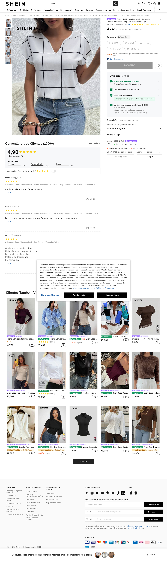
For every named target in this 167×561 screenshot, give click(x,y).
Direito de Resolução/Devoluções (34, 495)
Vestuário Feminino (18, 15)
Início (7, 15)
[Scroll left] (156, 9)
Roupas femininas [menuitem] (51, 10)
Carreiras (10, 507)
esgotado (129, 65)
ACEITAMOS (89, 537)
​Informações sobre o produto (33, 519)
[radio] (114, 43)
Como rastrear (31, 506)
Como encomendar (33, 502)
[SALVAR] (158, 65)
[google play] (136, 494)
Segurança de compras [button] (123, 95)
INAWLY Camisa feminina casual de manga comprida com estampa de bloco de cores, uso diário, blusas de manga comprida (115, 336)
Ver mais (83, 461)
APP (130, 488)
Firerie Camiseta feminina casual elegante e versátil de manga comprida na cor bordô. (21, 339)
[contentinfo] (124, 542)
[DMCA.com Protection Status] (93, 547)
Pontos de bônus (52, 500)
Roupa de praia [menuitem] (66, 10)
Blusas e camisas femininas (78, 15)
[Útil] (87, 199)
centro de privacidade (135, 528)
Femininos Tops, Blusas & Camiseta (54, 15)
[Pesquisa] (115, 3)
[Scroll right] (159, 9)
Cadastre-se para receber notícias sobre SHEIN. (107, 500)
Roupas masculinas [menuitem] (103, 10)
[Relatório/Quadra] (98, 199)
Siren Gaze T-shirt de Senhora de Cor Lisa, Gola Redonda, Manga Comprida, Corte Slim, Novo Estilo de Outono (83, 339)
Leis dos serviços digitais (13, 510)
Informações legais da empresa (14, 492)
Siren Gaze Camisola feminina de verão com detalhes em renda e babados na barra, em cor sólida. (115, 393)
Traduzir (8, 192)
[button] (154, 3)
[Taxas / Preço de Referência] (116, 29)
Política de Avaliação (14, 156)
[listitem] (21, 323)
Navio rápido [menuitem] (36, 10)
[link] (144, 3)
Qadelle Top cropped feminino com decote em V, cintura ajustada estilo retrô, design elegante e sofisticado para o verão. (21, 447)
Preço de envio (31, 491)
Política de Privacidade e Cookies (138, 526)
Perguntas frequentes (53, 503)
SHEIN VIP (30, 512)
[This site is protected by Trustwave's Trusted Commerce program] (87, 547)
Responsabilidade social (13, 499)
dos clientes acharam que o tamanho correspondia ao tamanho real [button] (134, 55)
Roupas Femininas (32, 15)
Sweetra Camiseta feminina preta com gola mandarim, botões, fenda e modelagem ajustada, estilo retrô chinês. (83, 447)
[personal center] (139, 3)
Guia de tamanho (32, 509)
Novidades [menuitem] (24, 10)
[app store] (131, 494)
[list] (106, 493)
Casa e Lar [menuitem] (79, 10)
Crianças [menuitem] (89, 10)
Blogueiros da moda (14, 503)
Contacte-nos (50, 493)
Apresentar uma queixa (15, 514)
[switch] (54, 171)
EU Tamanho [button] (122, 37)
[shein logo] (15, 3)
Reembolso (30, 499)
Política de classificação (34, 515)
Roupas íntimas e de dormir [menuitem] (124, 10)
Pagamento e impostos (54, 496)
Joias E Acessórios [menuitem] (144, 10)
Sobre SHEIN (11, 496)
